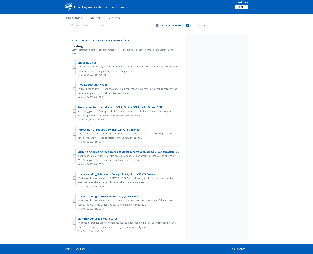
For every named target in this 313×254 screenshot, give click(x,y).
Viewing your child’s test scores (98, 218)
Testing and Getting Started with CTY (111, 40)
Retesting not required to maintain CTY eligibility (109, 129)
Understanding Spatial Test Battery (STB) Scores (109, 196)
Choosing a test (88, 62)
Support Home (74, 17)
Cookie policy (238, 248)
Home (68, 248)
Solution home (80, 40)
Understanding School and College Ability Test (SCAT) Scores (116, 174)
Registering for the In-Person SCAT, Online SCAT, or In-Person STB (120, 107)
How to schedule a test (92, 85)
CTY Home (114, 17)
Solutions (94, 17)
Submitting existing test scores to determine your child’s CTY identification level (129, 152)
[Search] (72, 25)
